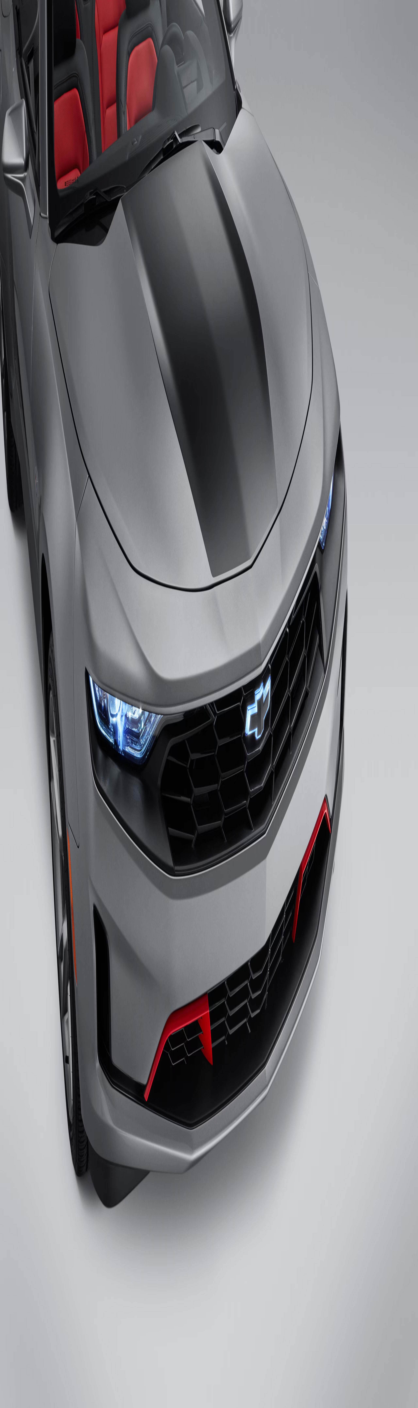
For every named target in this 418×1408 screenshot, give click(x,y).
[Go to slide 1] (2, 473)
